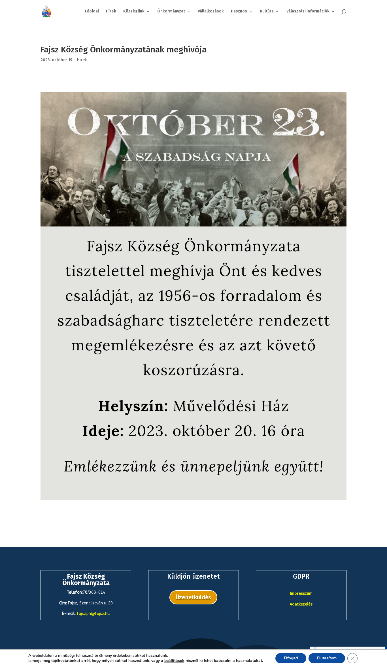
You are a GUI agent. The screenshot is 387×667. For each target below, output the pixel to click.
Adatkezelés (301, 604)
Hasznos (239, 11)
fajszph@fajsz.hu (93, 613)
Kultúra (267, 11)
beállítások (174, 660)
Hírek (111, 11)
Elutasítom (327, 658)
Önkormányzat (171, 11)
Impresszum (301, 593)
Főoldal (92, 11)
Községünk (133, 11)
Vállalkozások (211, 11)
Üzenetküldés (193, 597)
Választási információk (307, 11)
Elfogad (291, 658)
